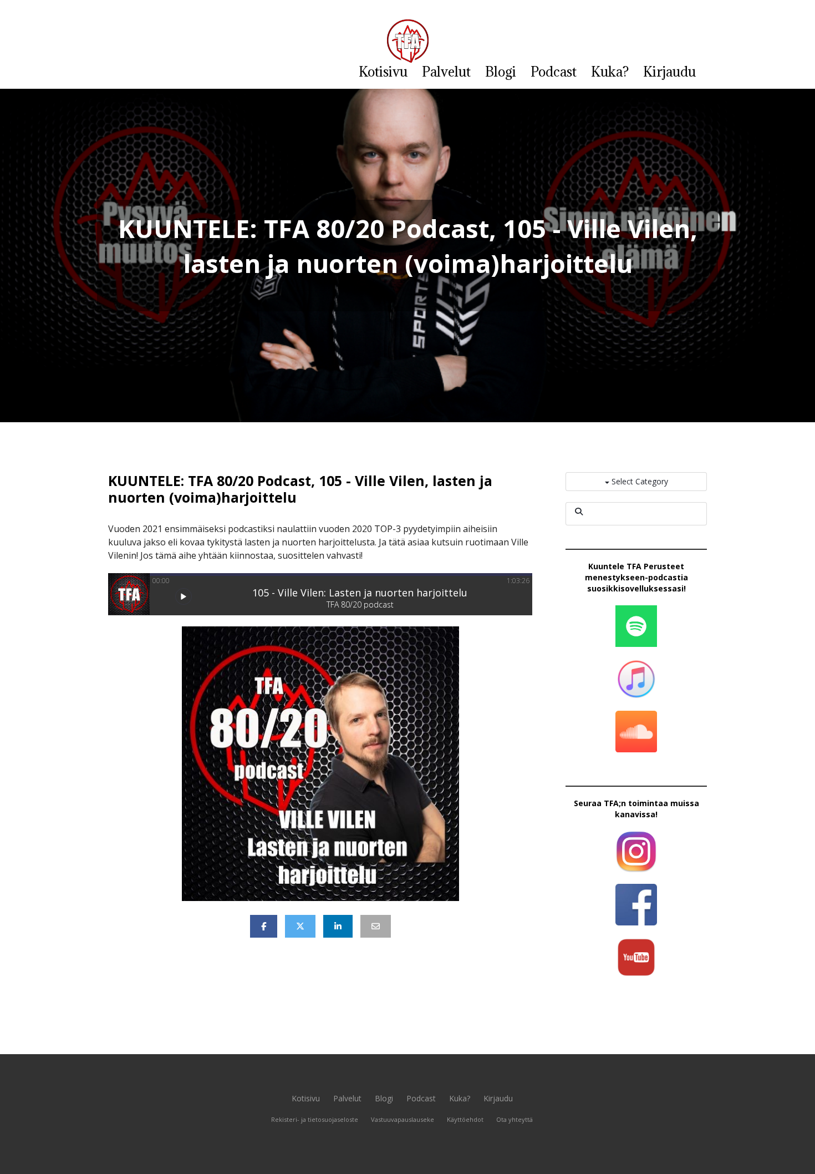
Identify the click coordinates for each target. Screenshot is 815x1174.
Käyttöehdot (465, 1119)
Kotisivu (383, 71)
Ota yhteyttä (514, 1119)
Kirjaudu (669, 71)
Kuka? (610, 71)
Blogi (500, 71)
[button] (183, 596)
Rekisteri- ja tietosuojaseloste (314, 1119)
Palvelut (446, 71)
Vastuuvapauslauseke (402, 1119)
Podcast (554, 71)
